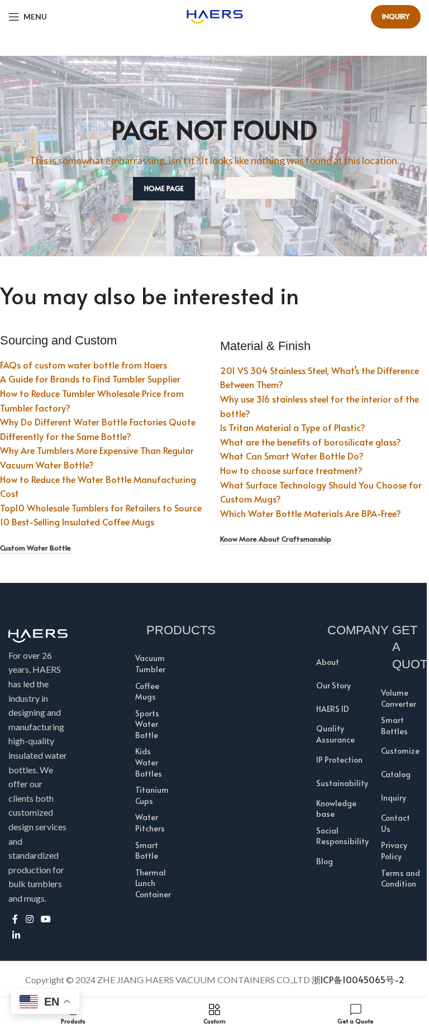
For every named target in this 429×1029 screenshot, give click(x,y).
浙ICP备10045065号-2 (358, 979)
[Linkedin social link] (15, 935)
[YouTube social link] (45, 919)
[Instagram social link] (29, 919)
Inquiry (395, 16)
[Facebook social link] (15, 919)
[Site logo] (215, 15)
